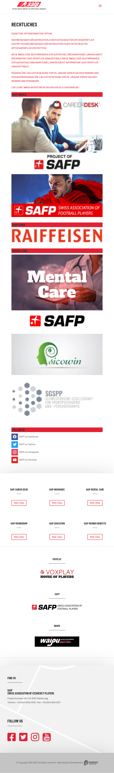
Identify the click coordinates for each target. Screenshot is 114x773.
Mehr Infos (19, 502)
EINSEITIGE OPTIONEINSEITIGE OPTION (31, 33)
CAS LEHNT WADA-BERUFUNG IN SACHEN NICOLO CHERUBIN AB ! (45, 87)
